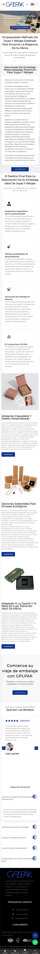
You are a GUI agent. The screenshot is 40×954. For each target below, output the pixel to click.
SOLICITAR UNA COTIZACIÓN (20, 27)
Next (36, 748)
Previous (3, 748)
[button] (2, 22)
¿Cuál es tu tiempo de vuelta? (14, 838)
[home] (15, 4)
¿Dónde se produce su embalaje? (15, 827)
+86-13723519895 (22, 910)
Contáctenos (20, 169)
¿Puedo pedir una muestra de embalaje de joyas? (19, 860)
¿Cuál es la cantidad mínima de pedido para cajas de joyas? (19, 798)
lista (16, 817)
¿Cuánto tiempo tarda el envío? (14, 848)
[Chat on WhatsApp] (35, 942)
